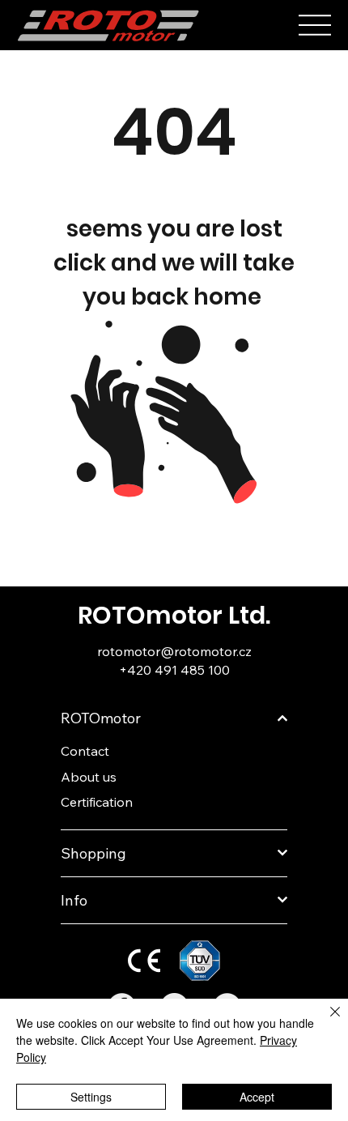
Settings (91, 1097)
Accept (257, 1097)
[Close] (325, 1021)
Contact (85, 751)
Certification (97, 802)
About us (89, 777)
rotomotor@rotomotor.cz (174, 651)
